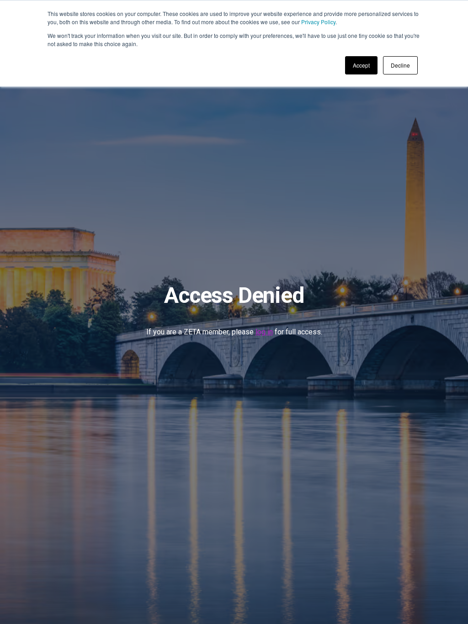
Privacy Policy (318, 22)
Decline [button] (400, 65)
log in (264, 332)
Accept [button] (361, 65)
